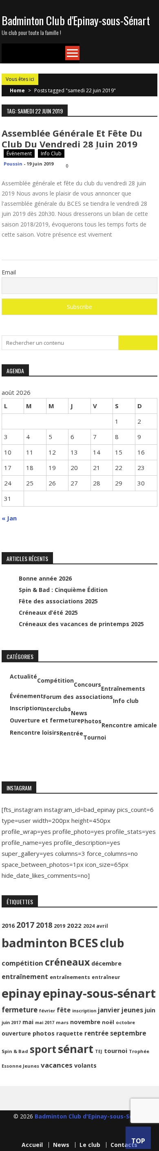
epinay (21, 993)
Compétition (55, 680)
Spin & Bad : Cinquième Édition (63, 590)
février (47, 1010)
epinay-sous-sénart (99, 993)
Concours (87, 684)
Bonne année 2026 (45, 578)
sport (43, 1049)
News (79, 713)
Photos (91, 721)
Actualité (23, 676)
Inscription (25, 708)
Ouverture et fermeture (45, 720)
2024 (89, 926)
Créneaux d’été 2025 (48, 612)
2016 (8, 925)
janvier (109, 1010)
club (112, 943)
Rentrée (71, 733)
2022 (74, 925)
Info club (51, 153)
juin (150, 1010)
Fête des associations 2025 (58, 601)
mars (62, 1022)
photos (44, 1033)
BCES (83, 943)
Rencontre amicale (129, 725)
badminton (34, 943)
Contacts (123, 1145)
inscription (84, 1011)
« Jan (9, 518)
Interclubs (56, 709)
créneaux (67, 961)
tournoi (115, 1051)
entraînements (70, 977)
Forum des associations (78, 697)
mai (27, 1022)
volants (85, 1065)
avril (102, 926)
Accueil (32, 1145)
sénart (75, 1048)
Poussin (13, 164)
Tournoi (94, 737)
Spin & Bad (15, 1051)
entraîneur (106, 977)
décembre (106, 963)
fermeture (20, 1009)
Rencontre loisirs (35, 732)
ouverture (16, 1033)
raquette (69, 1033)
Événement (19, 153)
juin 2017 (11, 1022)
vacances (57, 1065)
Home (17, 90)
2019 (59, 926)
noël (108, 1022)
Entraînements (123, 688)
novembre (85, 1022)
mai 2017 (44, 1022)
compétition (22, 963)
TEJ (98, 1051)
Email (9, 272)
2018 (44, 925)
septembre (128, 1033)
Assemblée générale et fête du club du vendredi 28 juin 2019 (72, 138)
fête (64, 1010)
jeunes (132, 1009)
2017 (25, 924)
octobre (125, 1022)
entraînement (25, 976)
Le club (90, 1145)
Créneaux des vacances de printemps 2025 (81, 624)
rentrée (96, 1033)
